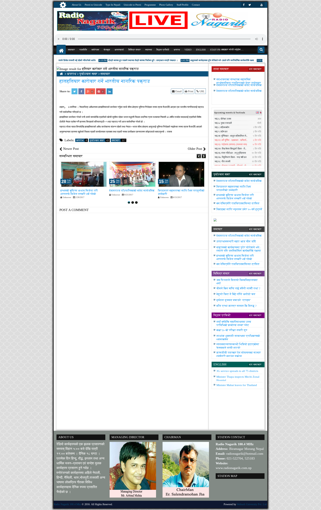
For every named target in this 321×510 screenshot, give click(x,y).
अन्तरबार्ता (119, 49)
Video (188, 49)
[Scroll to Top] (315, 504)
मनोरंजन (95, 49)
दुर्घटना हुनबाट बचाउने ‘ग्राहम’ (233, 300)
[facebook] (244, 5)
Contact (196, 4)
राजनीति (83, 49)
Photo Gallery (166, 4)
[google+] (256, 5)
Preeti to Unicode (93, 4)
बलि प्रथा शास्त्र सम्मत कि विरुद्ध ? (236, 305)
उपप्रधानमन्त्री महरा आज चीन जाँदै (236, 75)
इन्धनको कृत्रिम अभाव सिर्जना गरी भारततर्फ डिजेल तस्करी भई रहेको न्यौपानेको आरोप (79, 194)
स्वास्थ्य (148, 49)
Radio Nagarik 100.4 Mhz (67, 504)
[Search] (261, 49)
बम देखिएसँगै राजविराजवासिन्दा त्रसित (238, 203)
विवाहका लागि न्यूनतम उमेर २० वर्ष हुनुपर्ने (239, 209)
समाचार (71, 49)
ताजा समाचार (221, 69)
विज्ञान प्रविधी (162, 49)
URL (202, 91)
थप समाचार (255, 69)
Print (190, 91)
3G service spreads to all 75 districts (237, 370)
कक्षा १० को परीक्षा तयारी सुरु (231, 330)
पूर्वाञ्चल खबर (99, 140)
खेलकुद (107, 49)
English (201, 49)
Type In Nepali (113, 4)
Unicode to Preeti (132, 4)
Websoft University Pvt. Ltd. (252, 504)
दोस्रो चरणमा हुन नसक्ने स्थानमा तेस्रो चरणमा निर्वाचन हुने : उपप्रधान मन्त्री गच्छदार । (136, 60)
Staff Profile (183, 4)
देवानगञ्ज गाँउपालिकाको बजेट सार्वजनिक (132, 190)
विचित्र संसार (134, 49)
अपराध (177, 49)
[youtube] (262, 5)
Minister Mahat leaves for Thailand (236, 385)
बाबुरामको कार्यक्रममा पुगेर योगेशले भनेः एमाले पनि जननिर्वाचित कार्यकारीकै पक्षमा (215, 60)
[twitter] (250, 5)
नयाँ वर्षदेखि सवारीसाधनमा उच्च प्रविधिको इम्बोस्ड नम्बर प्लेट (233, 323)
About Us (76, 4)
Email (178, 91)
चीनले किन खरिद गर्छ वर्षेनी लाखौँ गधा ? (238, 288)
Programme (150, 4)
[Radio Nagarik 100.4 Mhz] (61, 49)
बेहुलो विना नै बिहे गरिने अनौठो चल (235, 294)
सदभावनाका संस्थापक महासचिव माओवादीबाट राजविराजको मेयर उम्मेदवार (238, 83)
